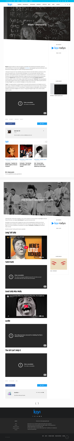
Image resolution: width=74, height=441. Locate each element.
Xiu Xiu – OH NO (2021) (53, 270)
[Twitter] (58, 1)
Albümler (38, 4)
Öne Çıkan (30, 22)
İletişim (16, 429)
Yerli (33, 22)
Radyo (16, 425)
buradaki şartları (40, 423)
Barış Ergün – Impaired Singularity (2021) (56, 95)
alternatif (11, 119)
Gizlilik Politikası (16, 428)
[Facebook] (56, 1)
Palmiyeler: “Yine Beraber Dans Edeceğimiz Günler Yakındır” (25, 165)
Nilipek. (22, 119)
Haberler (19, 4)
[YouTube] (65, 1)
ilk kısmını (27, 68)
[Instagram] (60, 1)
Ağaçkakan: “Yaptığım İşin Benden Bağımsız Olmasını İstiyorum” (11, 165)
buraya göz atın (40, 426)
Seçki (49, 4)
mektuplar (16, 119)
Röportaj (45, 4)
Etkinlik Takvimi (16, 426)
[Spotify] (67, 1)
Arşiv (53, 4)
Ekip (16, 423)
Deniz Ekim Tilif (17, 131)
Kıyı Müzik (16, 392)
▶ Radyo (58, 4)
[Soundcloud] (63, 1)
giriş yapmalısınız (18, 174)
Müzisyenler (32, 4)
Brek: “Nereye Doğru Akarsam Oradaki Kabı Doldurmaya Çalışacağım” (40, 165)
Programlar (25, 4)
